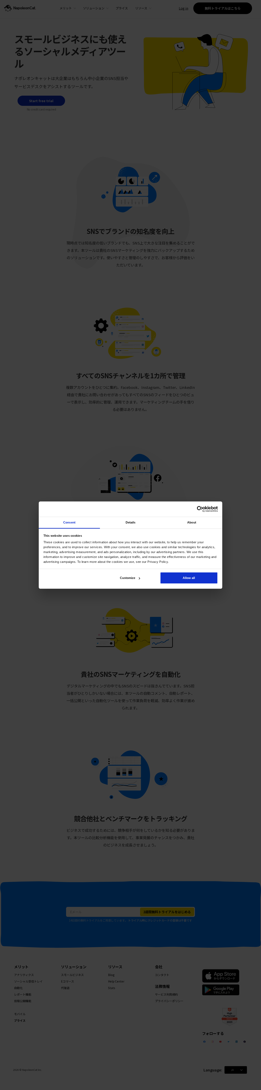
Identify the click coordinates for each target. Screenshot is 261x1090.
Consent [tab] (69, 522)
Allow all (189, 578)
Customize (127, 578)
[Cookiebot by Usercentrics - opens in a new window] (200, 509)
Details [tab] (131, 522)
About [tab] (191, 522)
